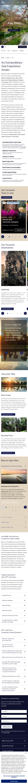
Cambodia (8, 78)
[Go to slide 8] (15, 510)
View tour (19, 230)
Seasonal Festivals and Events (10, 615)
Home (2, 57)
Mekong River (5, 491)
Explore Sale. (23, 147)
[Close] (26, 753)
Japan (17, 78)
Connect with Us (7, 751)
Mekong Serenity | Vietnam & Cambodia (11, 466)
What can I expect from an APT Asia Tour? (8, 639)
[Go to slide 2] (12, 236)
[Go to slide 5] (20, 313)
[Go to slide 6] (22, 507)
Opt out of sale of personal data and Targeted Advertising (14, 776)
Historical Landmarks (7, 600)
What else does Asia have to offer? (11, 676)
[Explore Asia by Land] (14, 424)
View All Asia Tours (13, 30)
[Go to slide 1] (9, 236)
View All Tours (22, 47)
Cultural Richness (6, 595)
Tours (9, 50)
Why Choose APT (8, 741)
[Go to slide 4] (19, 236)
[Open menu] (25, 2)
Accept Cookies (14, 781)
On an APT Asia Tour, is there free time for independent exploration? (11, 681)
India (6, 80)
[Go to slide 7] (12, 510)
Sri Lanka (5, 82)
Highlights (21, 50)
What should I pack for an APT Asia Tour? (12, 657)
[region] (14, 767)
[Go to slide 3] (15, 236)
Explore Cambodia (6, 309)
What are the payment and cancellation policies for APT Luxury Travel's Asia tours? (9, 669)
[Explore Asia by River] (14, 384)
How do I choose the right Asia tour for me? (8, 645)
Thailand (10, 80)
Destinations (15, 50)
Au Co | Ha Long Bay (6, 517)
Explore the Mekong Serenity (10, 502)
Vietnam (3, 78)
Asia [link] (13, 57)
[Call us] (18, 2)
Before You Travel (7, 746)
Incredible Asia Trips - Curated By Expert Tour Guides (9, 621)
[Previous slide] (2, 236)
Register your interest (8, 230)
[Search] (21, 2)
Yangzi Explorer (5, 522)
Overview (3, 50)
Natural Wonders (6, 605)
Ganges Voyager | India (7, 527)
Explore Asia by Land (7, 453)
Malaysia (15, 80)
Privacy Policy (6, 732)
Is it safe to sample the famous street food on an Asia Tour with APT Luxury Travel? (10, 688)
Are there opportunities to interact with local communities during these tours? (12, 651)
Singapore (20, 80)
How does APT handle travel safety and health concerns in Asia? (11, 662)
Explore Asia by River (7, 414)
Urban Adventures (7, 610)
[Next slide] (25, 236)
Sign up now (7, 727)
